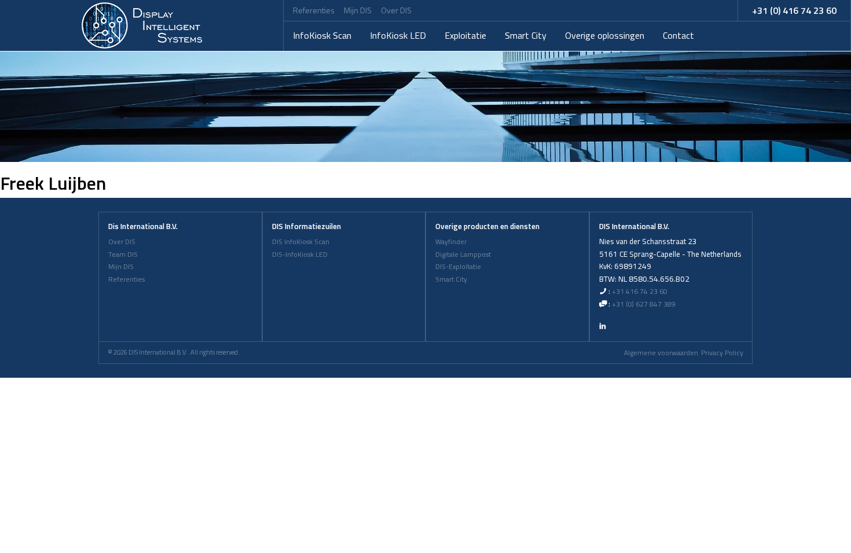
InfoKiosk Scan (322, 35)
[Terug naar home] (142, 25)
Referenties (314, 10)
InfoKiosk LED (398, 35)
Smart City (525, 35)
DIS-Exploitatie (458, 266)
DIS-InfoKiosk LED (300, 254)
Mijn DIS (358, 10)
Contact (678, 35)
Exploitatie (465, 35)
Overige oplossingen (604, 35)
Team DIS (123, 254)
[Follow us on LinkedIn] (602, 325)
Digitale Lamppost (463, 254)
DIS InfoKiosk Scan (300, 242)
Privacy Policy (722, 353)
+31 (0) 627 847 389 (644, 304)
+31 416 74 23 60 (639, 291)
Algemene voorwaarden (661, 353)
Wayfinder (451, 242)
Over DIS (396, 10)
